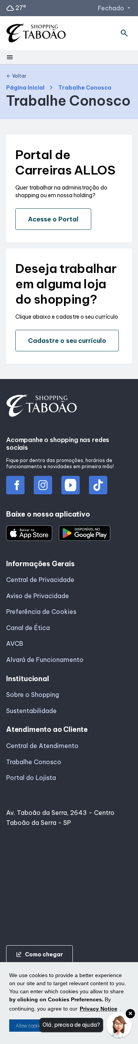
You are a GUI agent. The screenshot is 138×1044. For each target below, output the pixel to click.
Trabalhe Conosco (33, 762)
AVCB (14, 643)
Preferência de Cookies (41, 611)
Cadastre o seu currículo (67, 340)
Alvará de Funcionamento (45, 659)
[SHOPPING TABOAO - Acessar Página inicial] (36, 33)
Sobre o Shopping (32, 694)
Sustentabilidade (31, 711)
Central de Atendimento (42, 746)
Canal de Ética (28, 628)
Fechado (115, 8)
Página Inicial (25, 88)
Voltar (16, 76)
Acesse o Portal (53, 219)
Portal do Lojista (31, 777)
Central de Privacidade (40, 580)
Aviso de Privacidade (37, 596)
